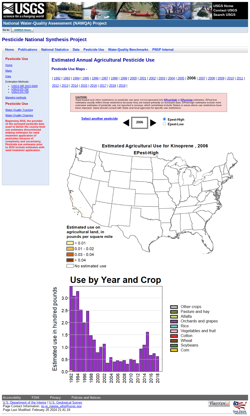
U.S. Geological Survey (65, 402)
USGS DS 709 (20, 91)
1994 (76, 78)
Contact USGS (225, 10)
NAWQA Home (21, 30)
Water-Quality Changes (19, 115)
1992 (57, 78)
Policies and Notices (86, 397)
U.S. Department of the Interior (24, 402)
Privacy (55, 397)
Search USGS (224, 15)
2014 (74, 85)
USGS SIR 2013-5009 (24, 86)
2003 (161, 78)
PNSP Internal (163, 49)
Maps (8, 70)
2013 (65, 85)
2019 (122, 85)
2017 (103, 85)
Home (9, 49)
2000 (133, 78)
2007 (201, 78)
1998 (114, 78)
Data (76, 49)
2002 (152, 78)
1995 (85, 78)
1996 (95, 78)
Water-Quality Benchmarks (128, 49)
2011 (240, 78)
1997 (104, 78)
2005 (180, 78)
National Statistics (55, 49)
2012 (55, 85)
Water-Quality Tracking (19, 109)
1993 (66, 78)
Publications (27, 49)
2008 (211, 78)
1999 (123, 78)
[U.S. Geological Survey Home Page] (23, 18)
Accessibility (12, 397)
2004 (171, 78)
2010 (230, 78)
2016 (93, 85)
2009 (221, 78)
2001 (142, 78)
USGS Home (223, 6)
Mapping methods (15, 97)
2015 (84, 85)
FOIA (35, 397)
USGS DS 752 (20, 88)
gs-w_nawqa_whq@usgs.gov (61, 406)
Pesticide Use (93, 49)
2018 (112, 85)
